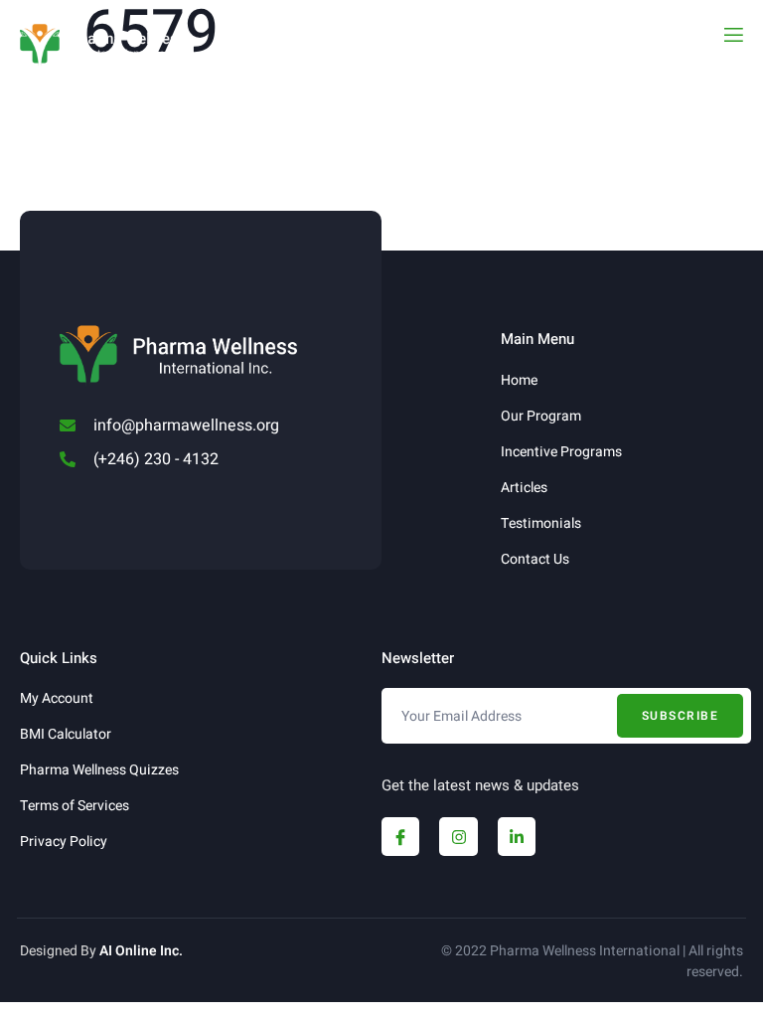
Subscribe (680, 716)
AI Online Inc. (141, 950)
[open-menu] (732, 35)
